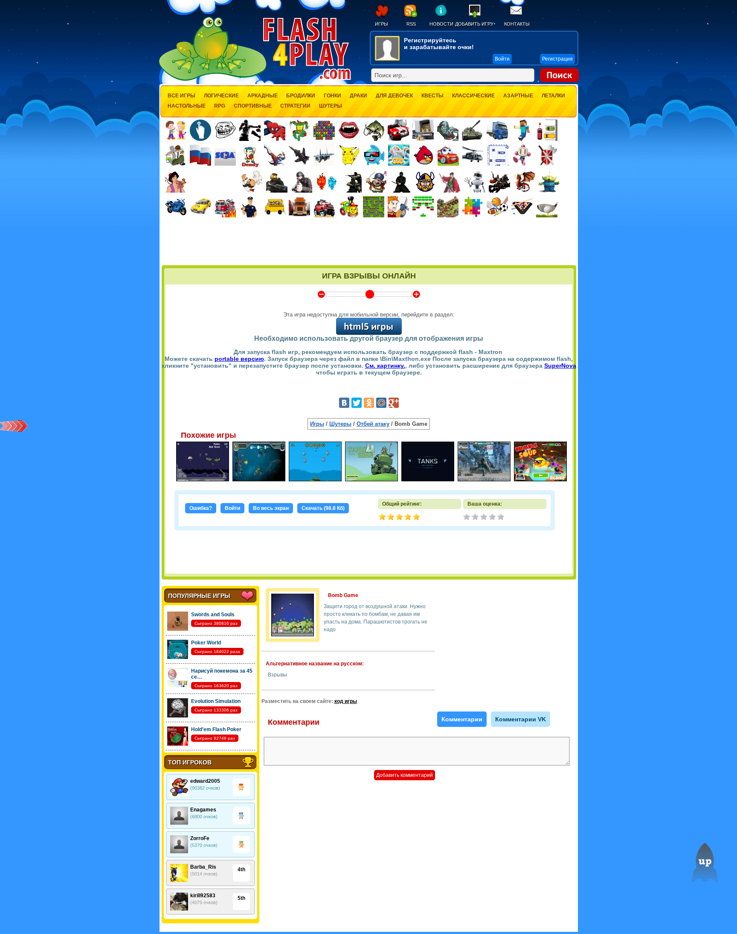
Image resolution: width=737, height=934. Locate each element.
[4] (493, 517)
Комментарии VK (520, 719)
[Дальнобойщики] (299, 206)
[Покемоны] (349, 155)
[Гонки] (398, 130)
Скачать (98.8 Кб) (323, 508)
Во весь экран (271, 508)
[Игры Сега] (225, 156)
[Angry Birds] (423, 155)
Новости (441, 23)
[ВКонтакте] (344, 403)
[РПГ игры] (398, 206)
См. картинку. (385, 365)
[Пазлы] (472, 206)
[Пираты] (375, 182)
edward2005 (205, 781)
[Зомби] (447, 130)
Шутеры (330, 106)
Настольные (187, 106)
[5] (501, 517)
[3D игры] (374, 155)
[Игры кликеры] (200, 130)
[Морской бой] (497, 155)
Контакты (517, 23)
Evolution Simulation (216, 701)
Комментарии (461, 719)
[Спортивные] (497, 206)
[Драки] (274, 155)
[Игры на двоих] (175, 130)
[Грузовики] (497, 130)
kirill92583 (202, 896)
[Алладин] (175, 182)
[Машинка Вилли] (448, 155)
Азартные (518, 96)
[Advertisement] (369, 242)
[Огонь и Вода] (326, 182)
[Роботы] (474, 182)
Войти (232, 508)
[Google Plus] (394, 403)
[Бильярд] (522, 206)
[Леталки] (299, 155)
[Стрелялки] (276, 182)
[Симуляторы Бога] (398, 155)
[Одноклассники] (369, 403)
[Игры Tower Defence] (447, 206)
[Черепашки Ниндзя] (299, 130)
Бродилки (300, 96)
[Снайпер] (301, 182)
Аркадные (262, 96)
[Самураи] (450, 182)
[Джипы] (324, 206)
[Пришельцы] (549, 182)
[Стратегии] (547, 155)
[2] (476, 517)
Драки (358, 96)
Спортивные (253, 106)
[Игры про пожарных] (225, 206)
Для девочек (394, 96)
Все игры (181, 96)
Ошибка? (200, 508)
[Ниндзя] (400, 182)
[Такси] (200, 206)
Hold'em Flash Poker (216, 729)
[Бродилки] (373, 206)
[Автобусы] (274, 206)
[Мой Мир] (381, 403)
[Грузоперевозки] (423, 130)
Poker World (206, 643)
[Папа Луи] (252, 182)
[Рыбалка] (373, 130)
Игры (381, 23)
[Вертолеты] (473, 155)
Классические (473, 96)
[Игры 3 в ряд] (324, 130)
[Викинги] (425, 182)
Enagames (203, 810)
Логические (221, 96)
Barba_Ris (203, 867)
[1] (467, 517)
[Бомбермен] (522, 155)
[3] (484, 517)
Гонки (332, 96)
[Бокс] (250, 130)
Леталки (553, 96)
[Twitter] (356, 403)
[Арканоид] (423, 206)
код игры (345, 701)
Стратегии (295, 106)
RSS (411, 23)
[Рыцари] (499, 182)
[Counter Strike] (351, 182)
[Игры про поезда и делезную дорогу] (349, 206)
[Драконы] (524, 182)
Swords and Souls (213, 615)
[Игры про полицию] (250, 206)
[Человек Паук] (274, 130)
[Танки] (472, 130)
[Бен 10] (175, 155)
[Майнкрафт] (522, 130)
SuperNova (560, 365)
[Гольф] (546, 206)
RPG (219, 106)
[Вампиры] (349, 130)
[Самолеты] (324, 155)
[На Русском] (200, 155)
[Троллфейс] (225, 130)
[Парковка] (546, 130)
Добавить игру (474, 23)
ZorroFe (199, 838)
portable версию (239, 358)
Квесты (432, 96)
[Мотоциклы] (175, 206)
